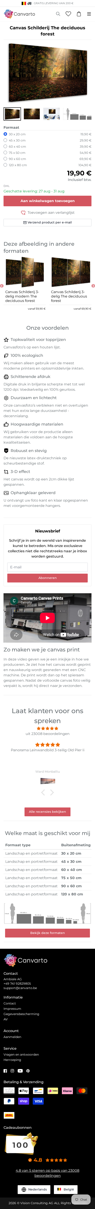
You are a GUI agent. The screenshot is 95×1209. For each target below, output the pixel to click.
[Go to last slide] (2, 286)
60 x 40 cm (17, 147)
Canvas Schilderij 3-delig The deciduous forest (69, 296)
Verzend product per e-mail (50, 222)
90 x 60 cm (17, 159)
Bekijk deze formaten (47, 933)
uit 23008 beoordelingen (48, 734)
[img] (47, 728)
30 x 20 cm (17, 134)
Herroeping (12, 1060)
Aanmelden (12, 1037)
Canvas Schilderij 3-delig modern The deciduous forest (22, 296)
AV (6, 1019)
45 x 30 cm (17, 140)
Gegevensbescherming (21, 1014)
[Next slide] (93, 286)
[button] (12, 114)
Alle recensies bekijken (47, 812)
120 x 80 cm (18, 165)
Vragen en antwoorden (21, 1054)
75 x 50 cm (17, 153)
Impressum (12, 1009)
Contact (10, 1003)
